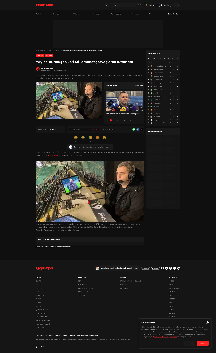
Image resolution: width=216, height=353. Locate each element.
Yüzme (171, 306)
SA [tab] (173, 58)
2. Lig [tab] (159, 58)
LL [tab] (168, 58)
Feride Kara (49, 68)
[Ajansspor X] (166, 268)
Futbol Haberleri (54, 51)
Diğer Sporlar (173, 14)
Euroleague (82, 285)
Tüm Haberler (116, 14)
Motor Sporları (174, 288)
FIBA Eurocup (83, 292)
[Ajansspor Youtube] (178, 268)
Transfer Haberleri (43, 324)
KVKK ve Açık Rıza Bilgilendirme (87, 335)
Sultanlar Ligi (125, 288)
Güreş (171, 285)
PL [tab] (164, 58)
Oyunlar (135, 14)
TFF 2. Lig (39, 288)
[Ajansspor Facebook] (162, 268)
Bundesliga (40, 295)
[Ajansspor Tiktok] (174, 268)
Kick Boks (172, 299)
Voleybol (76, 14)
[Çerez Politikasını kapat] (207, 322)
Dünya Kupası (40, 328)
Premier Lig (40, 299)
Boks (170, 295)
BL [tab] (177, 58)
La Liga (38, 303)
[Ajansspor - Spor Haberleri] (44, 5)
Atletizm (172, 292)
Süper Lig (39, 281)
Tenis (170, 303)
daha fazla (139, 86)
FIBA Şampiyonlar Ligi (85, 288)
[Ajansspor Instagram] (170, 268)
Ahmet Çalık (40, 55)
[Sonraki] (141, 120)
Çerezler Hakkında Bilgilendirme (165, 337)
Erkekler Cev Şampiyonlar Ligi (130, 281)
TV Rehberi (153, 14)
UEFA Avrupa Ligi (41, 313)
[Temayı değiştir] (176, 5)
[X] (141, 129)
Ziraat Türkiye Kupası (43, 320)
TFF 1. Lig (39, 285)
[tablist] (163, 58)
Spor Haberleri (40, 51)
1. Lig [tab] (153, 58)
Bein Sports (49, 55)
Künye (65, 335)
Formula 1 (96, 14)
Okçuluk (172, 317)
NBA (79, 281)
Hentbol (171, 281)
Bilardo (171, 310)
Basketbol (57, 14)
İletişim (72, 335)
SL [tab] (149, 58)
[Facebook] (137, 129)
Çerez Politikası (41, 335)
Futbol (38, 14)
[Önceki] (107, 120)
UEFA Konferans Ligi (43, 317)
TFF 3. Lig (39, 292)
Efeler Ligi (123, 285)
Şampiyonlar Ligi (42, 310)
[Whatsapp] (133, 129)
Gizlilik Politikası (54, 335)
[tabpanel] (163, 93)
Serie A (38, 306)
